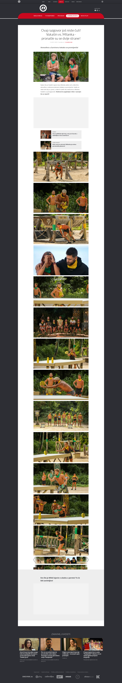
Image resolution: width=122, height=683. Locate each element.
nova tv (61, 1)
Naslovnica (38, 16)
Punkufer (78, 677)
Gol (60, 677)
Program (61, 16)
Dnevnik (28, 677)
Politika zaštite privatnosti (57, 672)
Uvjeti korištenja (45, 672)
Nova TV (19, 1)
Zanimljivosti (72, 16)
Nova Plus (39, 677)
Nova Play (84, 16)
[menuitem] (102, 1)
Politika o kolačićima (71, 672)
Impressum (36, 672)
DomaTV (68, 677)
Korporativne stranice (83, 672)
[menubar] (102, 1)
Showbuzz (89, 677)
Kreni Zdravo (98, 677)
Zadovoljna (49, 677)
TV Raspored (50, 16)
